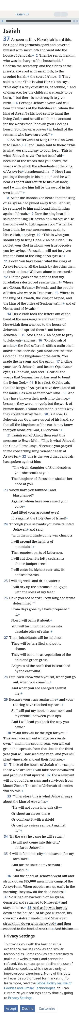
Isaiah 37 (22, 14)
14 (9, 314)
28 (6, 677)
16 (40, 340)
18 (32, 382)
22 (24, 456)
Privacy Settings (20, 998)
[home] (6, 5)
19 (65, 393)
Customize (47, 1008)
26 (6, 598)
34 (6, 836)
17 (58, 361)
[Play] (2, 21)
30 (9, 733)
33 (9, 796)
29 (6, 699)
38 (30, 907)
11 (6, 261)
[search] (74, 5)
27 (6, 637)
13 (57, 293)
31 (6, 764)
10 (39, 235)
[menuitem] (6, 5)
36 (9, 876)
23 (6, 490)
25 (6, 581)
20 (46, 414)
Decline (27, 1008)
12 (6, 277)
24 (6, 524)
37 (6, 897)
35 (6, 853)
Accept (11, 1008)
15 (23, 335)
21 (9, 435)
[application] (39, 21)
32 (49, 775)
